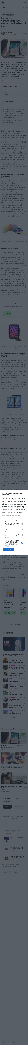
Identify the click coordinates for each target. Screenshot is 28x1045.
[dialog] (14, 522)
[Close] (25, 493)
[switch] (22, 524)
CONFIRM (8, 549)
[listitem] (14, 520)
